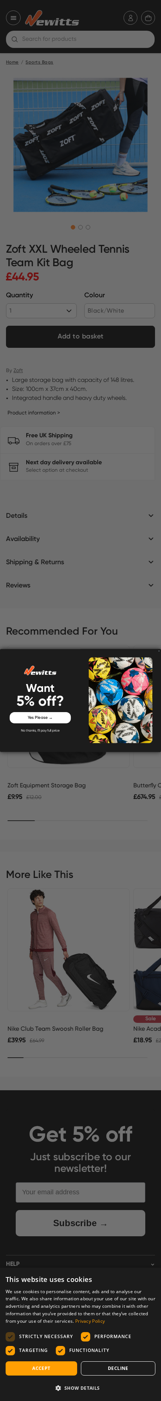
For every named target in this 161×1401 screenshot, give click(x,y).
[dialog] (80, 1334)
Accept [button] (41, 1368)
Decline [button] (118, 1368)
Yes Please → (40, 718)
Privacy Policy (90, 1321)
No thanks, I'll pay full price (40, 730)
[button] (80, 1387)
